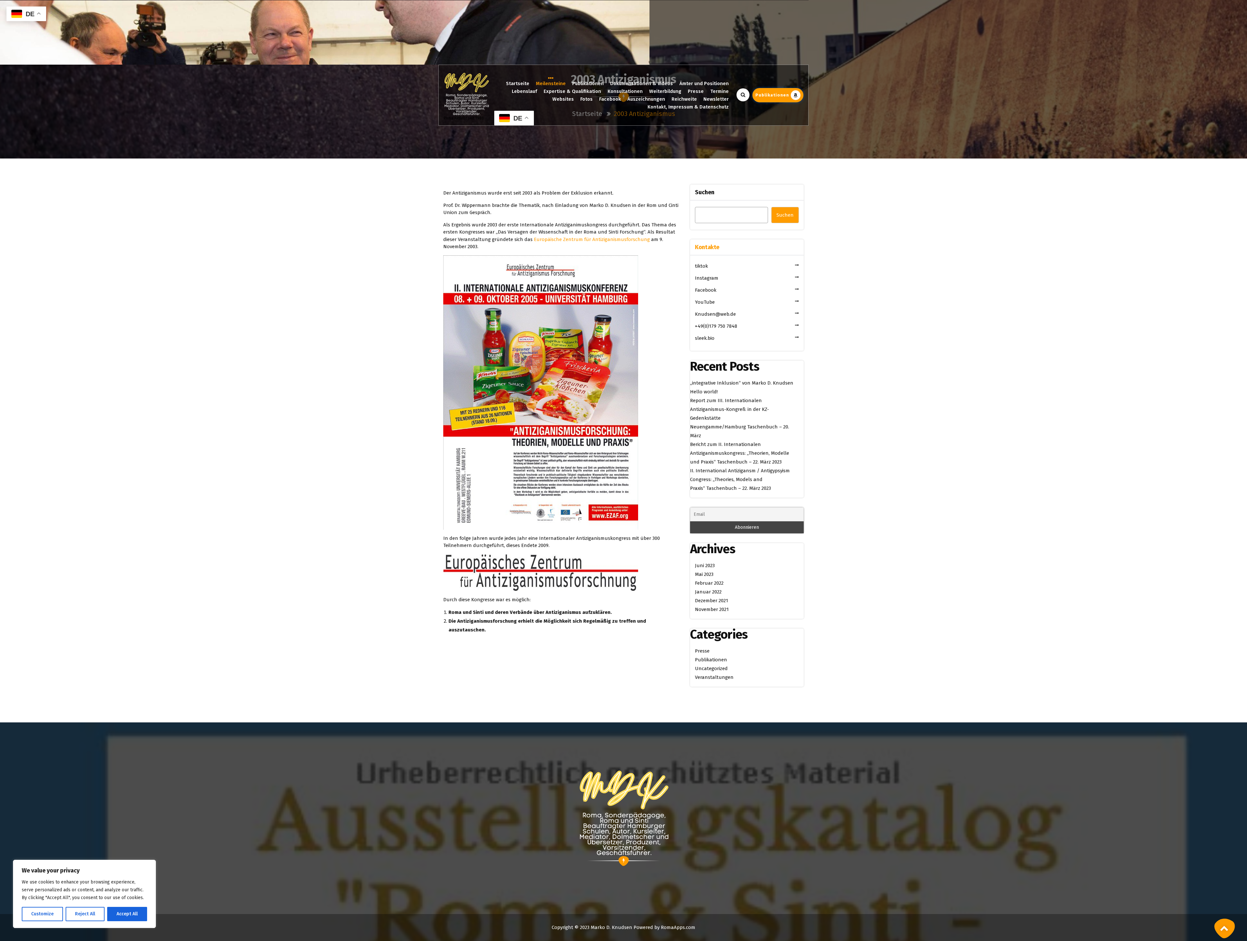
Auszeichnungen (646, 99)
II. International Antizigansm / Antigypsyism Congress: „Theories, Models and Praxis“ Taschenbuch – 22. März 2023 (740, 479)
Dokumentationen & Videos (641, 83)
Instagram (706, 278)
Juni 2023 (705, 565)
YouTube (705, 302)
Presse (696, 91)
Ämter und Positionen (704, 83)
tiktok (701, 266)
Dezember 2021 (711, 601)
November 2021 (712, 609)
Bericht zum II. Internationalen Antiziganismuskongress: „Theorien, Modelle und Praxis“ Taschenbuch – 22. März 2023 (739, 453)
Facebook (610, 99)
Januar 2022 (708, 592)
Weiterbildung (665, 91)
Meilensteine (551, 83)
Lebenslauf (524, 91)
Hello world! (704, 392)
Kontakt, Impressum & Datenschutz (688, 107)
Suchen (704, 192)
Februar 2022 (709, 583)
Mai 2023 (704, 574)
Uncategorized (711, 668)
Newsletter (716, 99)
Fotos (586, 99)
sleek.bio (704, 338)
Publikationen (588, 83)
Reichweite (684, 99)
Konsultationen (625, 91)
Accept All (127, 914)
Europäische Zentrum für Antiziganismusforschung (592, 239)
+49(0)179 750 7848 (716, 326)
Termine (719, 91)
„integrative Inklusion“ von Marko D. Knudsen (741, 383)
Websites (563, 99)
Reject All (85, 914)
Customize (42, 914)
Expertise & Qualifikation (572, 91)
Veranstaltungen (714, 677)
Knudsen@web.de (715, 314)
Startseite (517, 83)
